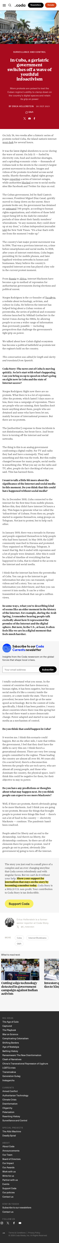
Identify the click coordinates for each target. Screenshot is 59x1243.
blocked (26, 183)
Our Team (7, 1154)
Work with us (9, 1171)
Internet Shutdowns (37, 938)
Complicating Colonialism (15, 1038)
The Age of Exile (10, 1021)
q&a (31, 112)
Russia (12, 279)
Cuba (19, 938)
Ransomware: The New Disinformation (21, 1055)
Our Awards (8, 1167)
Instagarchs (8, 1080)
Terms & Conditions (17, 1232)
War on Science (10, 1034)
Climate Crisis (9, 1099)
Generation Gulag (11, 1076)
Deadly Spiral (9, 1135)
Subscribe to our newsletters (16, 1207)
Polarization (8, 1112)
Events (5, 1184)
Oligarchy (7, 1108)
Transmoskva (9, 1072)
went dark (7, 142)
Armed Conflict (10, 1091)
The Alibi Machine (11, 1131)
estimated (11, 209)
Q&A (19, 944)
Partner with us (10, 1180)
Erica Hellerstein (23, 107)
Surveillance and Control (29, 52)
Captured (7, 1026)
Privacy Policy (34, 1232)
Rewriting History (11, 1116)
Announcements (10, 1150)
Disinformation (10, 1103)
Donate (51, 5)
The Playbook (9, 1030)
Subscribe (48, 669)
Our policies (8, 1192)
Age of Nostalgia (10, 1046)
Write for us (8, 1175)
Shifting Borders (10, 1042)
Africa (23, 279)
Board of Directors (11, 1159)
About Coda (8, 1146)
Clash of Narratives (11, 1059)
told (4, 230)
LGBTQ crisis (8, 1067)
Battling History (10, 1051)
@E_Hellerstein (27, 926)
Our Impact (8, 1163)
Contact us (7, 1196)
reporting (15, 179)
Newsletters (35, 5)
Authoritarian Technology (15, 1095)
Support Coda (19, 903)
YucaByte (50, 298)
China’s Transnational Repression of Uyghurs (25, 1063)
